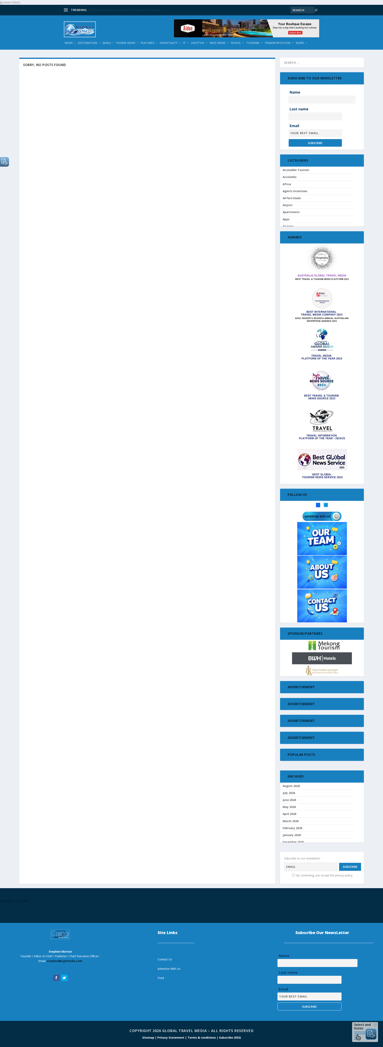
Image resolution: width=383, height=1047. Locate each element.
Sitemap (148, 1037)
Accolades (289, 177)
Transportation (277, 43)
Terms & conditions (202, 1037)
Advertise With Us (169, 969)
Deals (107, 43)
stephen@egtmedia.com (64, 961)
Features (147, 43)
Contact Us (165, 959)
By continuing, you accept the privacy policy (323, 875)
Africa (287, 184)
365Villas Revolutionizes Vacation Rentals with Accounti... (124, 10)
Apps (286, 219)
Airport (288, 205)
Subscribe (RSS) (230, 1037)
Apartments (291, 212)
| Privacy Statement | (171, 1037)
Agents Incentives (295, 191)
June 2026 (289, 800)
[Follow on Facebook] (56, 978)
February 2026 (292, 828)
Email (294, 125)
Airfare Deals (292, 198)
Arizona (288, 226)
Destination (87, 43)
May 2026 (289, 807)
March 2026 (291, 821)
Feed (161, 978)
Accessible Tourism (296, 170)
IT (184, 43)
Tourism (252, 43)
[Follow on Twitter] (64, 978)
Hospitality (169, 43)
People (236, 43)
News (69, 43)
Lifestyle (197, 43)
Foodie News (125, 43)
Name (294, 92)
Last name (298, 109)
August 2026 (291, 786)
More (300, 43)
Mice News (217, 43)
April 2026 (289, 814)
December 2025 (293, 842)
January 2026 (292, 835)
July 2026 (289, 793)
